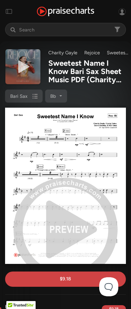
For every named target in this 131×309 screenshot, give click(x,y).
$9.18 (65, 279)
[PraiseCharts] (65, 12)
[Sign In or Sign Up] (122, 11)
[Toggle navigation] (9, 11)
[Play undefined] (23, 67)
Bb (53, 96)
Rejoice (92, 53)
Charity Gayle (62, 53)
